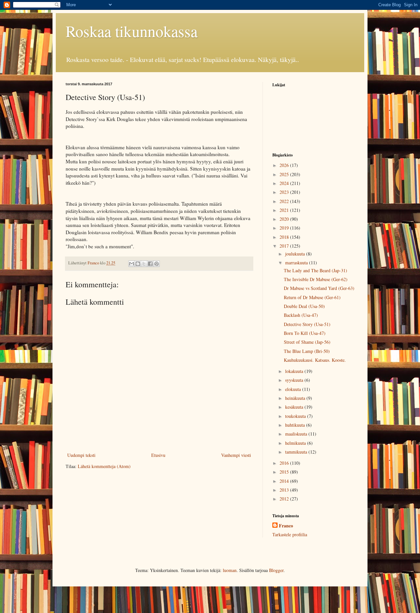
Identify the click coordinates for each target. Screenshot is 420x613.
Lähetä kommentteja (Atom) (104, 466)
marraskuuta (297, 262)
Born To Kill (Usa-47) (305, 333)
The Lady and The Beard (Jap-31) (315, 270)
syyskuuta (294, 380)
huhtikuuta (295, 425)
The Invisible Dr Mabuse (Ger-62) (315, 279)
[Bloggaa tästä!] (138, 263)
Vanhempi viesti (236, 455)
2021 (285, 210)
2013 (285, 490)
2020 (285, 219)
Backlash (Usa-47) (301, 315)
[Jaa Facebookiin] (150, 263)
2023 (285, 192)
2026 (285, 165)
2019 (285, 228)
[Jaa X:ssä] (144, 263)
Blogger (276, 570)
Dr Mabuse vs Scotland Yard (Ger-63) (319, 288)
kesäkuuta (294, 407)
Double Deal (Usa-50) (304, 306)
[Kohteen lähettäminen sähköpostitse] (131, 263)
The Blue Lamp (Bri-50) (307, 351)
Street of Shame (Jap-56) (307, 342)
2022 (285, 201)
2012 (285, 499)
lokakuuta (294, 371)
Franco (286, 525)
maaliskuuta (296, 434)
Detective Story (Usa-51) (307, 324)
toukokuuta (296, 416)
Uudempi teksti (81, 455)
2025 (285, 174)
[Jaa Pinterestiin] (156, 263)
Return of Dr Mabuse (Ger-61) (312, 297)
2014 (285, 481)
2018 (285, 237)
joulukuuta (295, 254)
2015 (285, 472)
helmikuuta (296, 443)
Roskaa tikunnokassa (132, 30)
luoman (230, 570)
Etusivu (158, 455)
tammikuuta (296, 452)
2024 (285, 183)
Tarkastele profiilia (289, 534)
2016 (285, 463)
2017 (285, 246)
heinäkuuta (295, 398)
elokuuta (293, 389)
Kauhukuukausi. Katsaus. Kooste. (315, 360)
